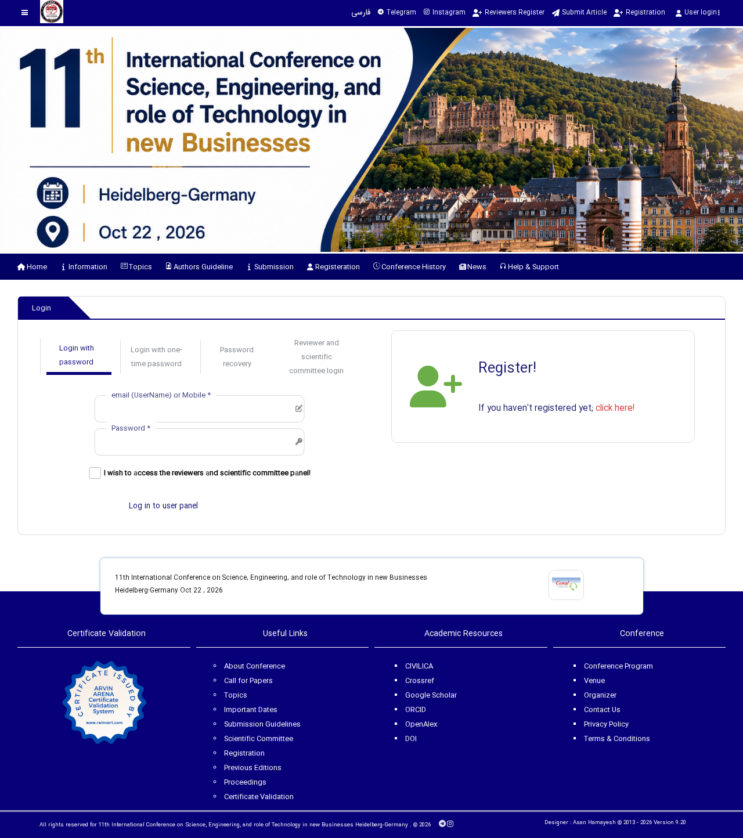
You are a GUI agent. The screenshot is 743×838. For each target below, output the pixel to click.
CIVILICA (419, 666)
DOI (411, 739)
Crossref (419, 681)
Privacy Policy (606, 724)
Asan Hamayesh (594, 823)
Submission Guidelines (262, 724)
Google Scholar (431, 695)
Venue (594, 681)
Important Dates (250, 710)
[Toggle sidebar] (24, 12)
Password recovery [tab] (237, 357)
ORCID (415, 710)
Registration (244, 753)
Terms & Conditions (617, 739)
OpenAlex (421, 724)
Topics (235, 695)
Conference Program (618, 666)
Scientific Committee (258, 739)
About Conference (254, 666)
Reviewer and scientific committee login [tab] (316, 357)
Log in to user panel (163, 506)
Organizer (600, 695)
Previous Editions (253, 768)
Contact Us (602, 710)
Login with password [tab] (76, 355)
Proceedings (245, 782)
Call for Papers (248, 681)
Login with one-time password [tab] (156, 357)
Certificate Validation (259, 797)
